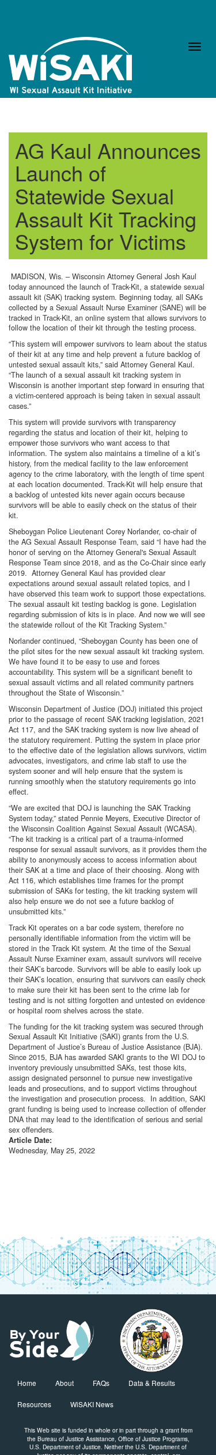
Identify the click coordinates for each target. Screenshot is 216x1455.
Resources (34, 1404)
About (64, 1383)
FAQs (101, 1383)
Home (26, 1383)
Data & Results (151, 1383)
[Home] (70, 65)
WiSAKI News (91, 1404)
